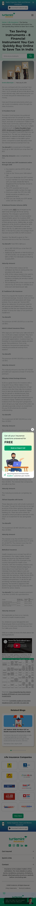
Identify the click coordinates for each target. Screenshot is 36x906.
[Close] (32, 429)
